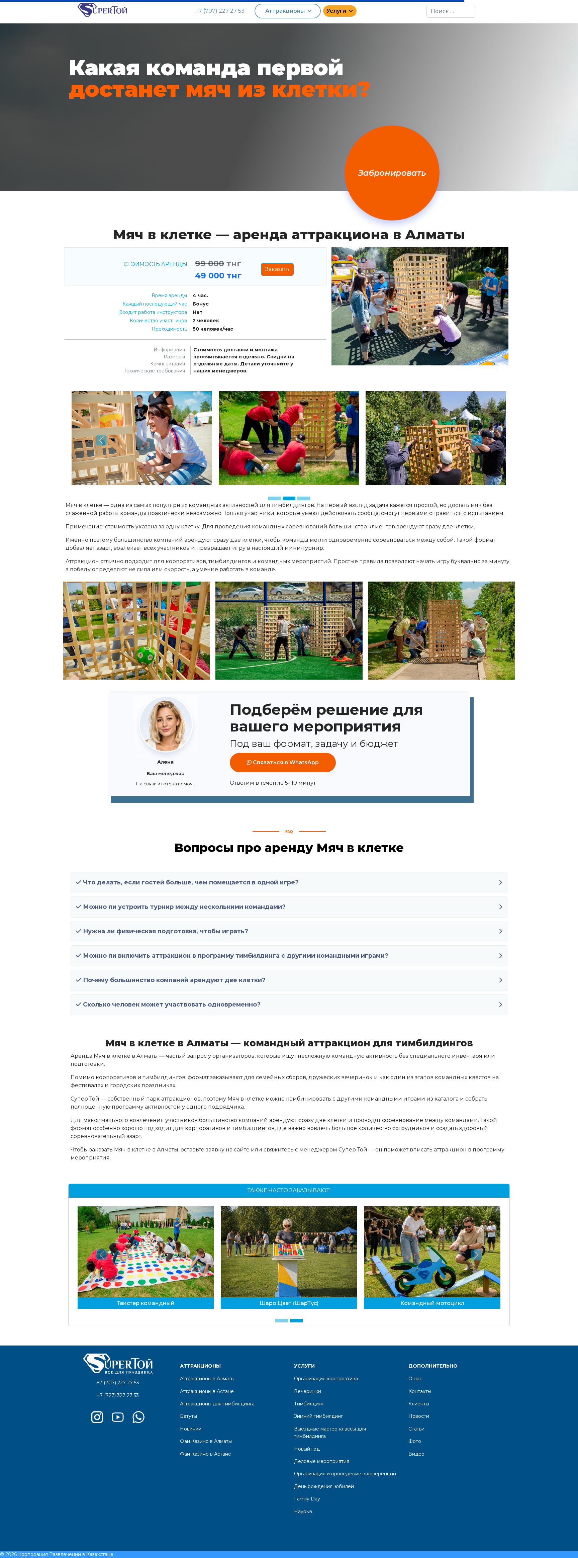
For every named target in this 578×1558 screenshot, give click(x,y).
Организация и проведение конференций (345, 1474)
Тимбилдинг (309, 1404)
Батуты (188, 1416)
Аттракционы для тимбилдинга (217, 1404)
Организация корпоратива (326, 1379)
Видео (416, 1454)
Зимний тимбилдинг (318, 1416)
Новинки (190, 1429)
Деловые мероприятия (321, 1461)
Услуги (336, 11)
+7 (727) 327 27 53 (118, 1395)
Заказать (277, 269)
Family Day (307, 1499)
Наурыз (303, 1511)
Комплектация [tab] (167, 364)
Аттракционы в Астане (207, 1391)
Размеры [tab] (174, 357)
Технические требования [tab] (154, 371)
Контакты (419, 1391)
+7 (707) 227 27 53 (220, 11)
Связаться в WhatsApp (285, 762)
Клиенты (418, 1404)
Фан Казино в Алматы (206, 1441)
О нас (415, 1379)
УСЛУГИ (304, 1366)
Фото (414, 1441)
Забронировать (392, 173)
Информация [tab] (169, 350)
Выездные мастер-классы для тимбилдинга (330, 1432)
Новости (418, 1416)
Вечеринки (307, 1391)
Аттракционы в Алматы (207, 1379)
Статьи (416, 1429)
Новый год (307, 1449)
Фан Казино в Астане (205, 1454)
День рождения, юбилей (324, 1486)
